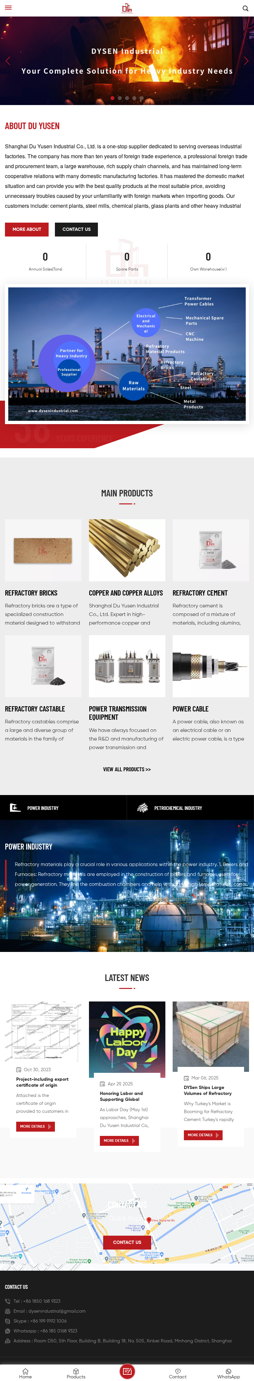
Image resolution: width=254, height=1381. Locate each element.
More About (27, 229)
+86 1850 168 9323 (41, 1301)
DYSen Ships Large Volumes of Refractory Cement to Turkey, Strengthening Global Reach (208, 1091)
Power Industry (28, 846)
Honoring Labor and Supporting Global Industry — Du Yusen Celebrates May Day (122, 1097)
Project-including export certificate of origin (42, 1082)
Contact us (127, 1242)
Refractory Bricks (31, 593)
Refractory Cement (200, 593)
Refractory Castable (35, 709)
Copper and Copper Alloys (126, 593)
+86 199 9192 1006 (48, 1321)
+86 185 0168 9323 (58, 1331)
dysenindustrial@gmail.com (57, 1311)
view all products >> (127, 769)
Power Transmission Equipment (118, 713)
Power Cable (191, 709)
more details (32, 1126)
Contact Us (77, 229)
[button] (112, 98)
